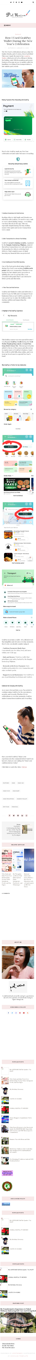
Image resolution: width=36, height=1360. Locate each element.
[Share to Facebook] (9, 815)
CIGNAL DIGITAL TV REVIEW (19, 1108)
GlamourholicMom (8, 1344)
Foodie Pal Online (8, 1346)
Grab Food (6, 791)
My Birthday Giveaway (16, 1089)
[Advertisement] (18, 1037)
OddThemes (17, 1353)
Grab (13, 783)
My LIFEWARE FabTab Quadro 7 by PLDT (21, 1270)
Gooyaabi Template (19, 1356)
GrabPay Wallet (22, 799)
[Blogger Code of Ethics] (7, 1191)
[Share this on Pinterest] (18, 815)
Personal (15, 806)
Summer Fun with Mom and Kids (20, 1139)
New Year (6, 806)
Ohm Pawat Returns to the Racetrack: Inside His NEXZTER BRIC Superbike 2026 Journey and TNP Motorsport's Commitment (21, 1130)
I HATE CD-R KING (16, 1099)
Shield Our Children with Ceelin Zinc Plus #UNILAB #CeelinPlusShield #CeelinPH (21, 1150)
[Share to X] (13, 815)
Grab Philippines (8, 799)
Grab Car (21, 783)
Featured (18, 34)
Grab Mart (16, 791)
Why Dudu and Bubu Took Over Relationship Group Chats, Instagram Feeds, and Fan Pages (21, 1080)
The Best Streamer (8, 1347)
